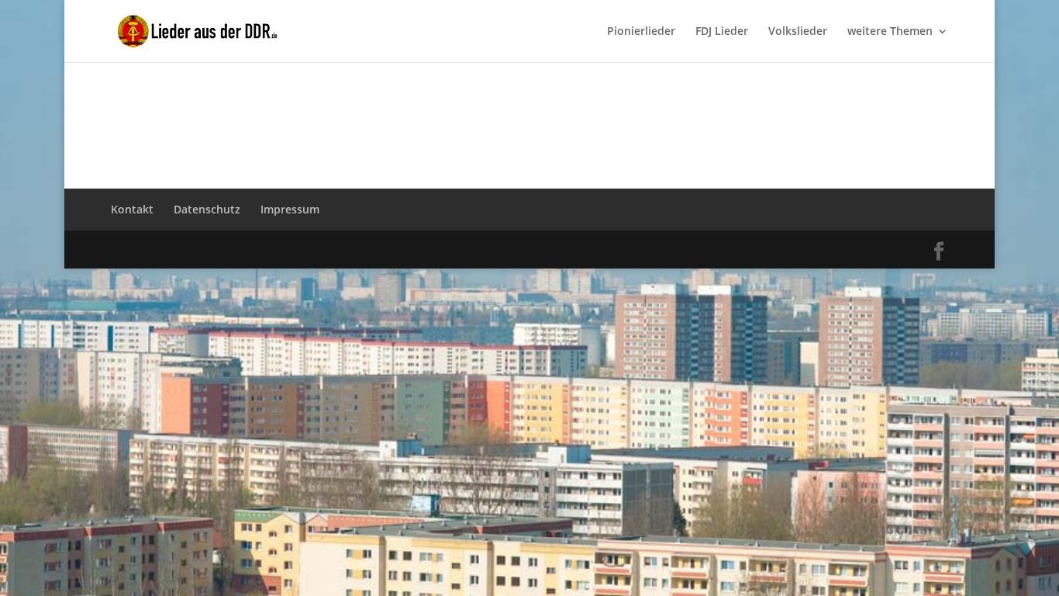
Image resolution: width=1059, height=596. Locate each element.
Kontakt (132, 209)
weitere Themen (890, 32)
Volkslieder (797, 32)
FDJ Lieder (721, 32)
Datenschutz (207, 209)
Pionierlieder (641, 32)
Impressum (289, 209)
